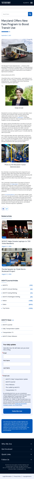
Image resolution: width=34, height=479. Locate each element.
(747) (31, 285)
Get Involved (7, 449)
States (4, 304)
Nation (5, 300)
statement (20, 117)
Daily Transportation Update (11, 328)
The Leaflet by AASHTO (12, 387)
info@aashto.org (21, 469)
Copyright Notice (27, 476)
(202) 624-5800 (12, 469)
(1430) (31, 300)
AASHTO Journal (7, 325)
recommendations (9, 194)
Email (4, 353)
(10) (31, 293)
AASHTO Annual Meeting (10, 289)
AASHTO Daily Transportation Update (17, 379)
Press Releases (10, 384)
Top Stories (6, 308)
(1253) (31, 308)
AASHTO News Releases (10, 336)
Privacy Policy (17, 476)
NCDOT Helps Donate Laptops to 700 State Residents (16, 242)
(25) (31, 297)
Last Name (6, 368)
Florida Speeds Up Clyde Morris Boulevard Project (13, 270)
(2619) (31, 304)
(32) (31, 289)
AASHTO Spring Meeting (10, 293)
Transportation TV (8, 332)
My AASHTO (26, 2)
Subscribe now (17, 411)
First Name (6, 360)
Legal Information (7, 476)
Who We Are (7, 444)
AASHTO (5, 285)
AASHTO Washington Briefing (11, 297)
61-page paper (14, 184)
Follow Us (5, 459)
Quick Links (6, 454)
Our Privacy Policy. (17, 405)
